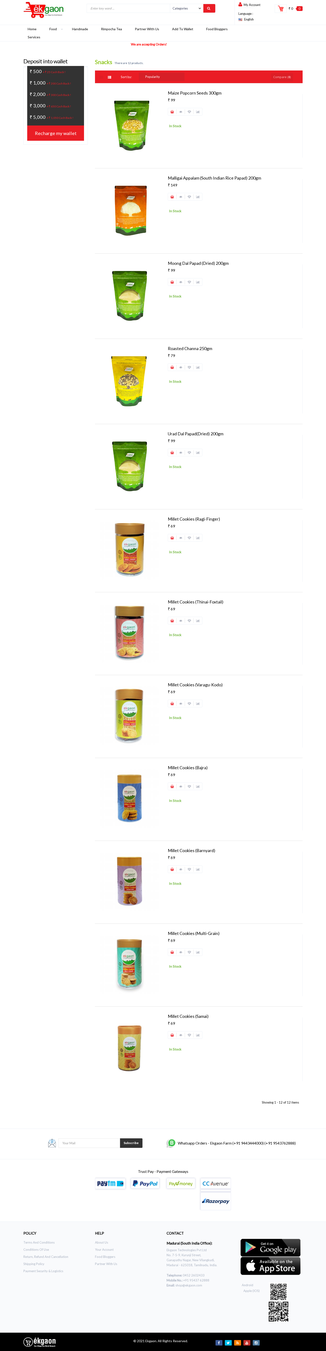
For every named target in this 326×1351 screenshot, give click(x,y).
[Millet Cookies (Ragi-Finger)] (129, 550)
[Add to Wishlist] (189, 111)
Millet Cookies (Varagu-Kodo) (195, 684)
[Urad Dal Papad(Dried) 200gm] (130, 465)
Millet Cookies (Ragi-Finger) (194, 519)
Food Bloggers (105, 1257)
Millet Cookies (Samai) (188, 1016)
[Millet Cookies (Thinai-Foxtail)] (129, 632)
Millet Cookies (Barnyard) (191, 850)
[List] (110, 77)
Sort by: (126, 77)
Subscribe (131, 1143)
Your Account (104, 1249)
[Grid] (104, 77)
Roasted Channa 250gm (190, 348)
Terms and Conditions (39, 1242)
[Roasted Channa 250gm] (130, 380)
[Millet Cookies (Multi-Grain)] (129, 964)
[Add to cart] (172, 111)
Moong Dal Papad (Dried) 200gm (198, 263)
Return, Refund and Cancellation (45, 1257)
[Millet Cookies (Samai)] (130, 1048)
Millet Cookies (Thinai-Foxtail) (195, 601)
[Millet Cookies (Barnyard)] (129, 881)
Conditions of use (36, 1249)
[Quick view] (181, 111)
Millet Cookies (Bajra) (188, 767)
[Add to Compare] (198, 111)
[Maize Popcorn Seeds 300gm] (130, 124)
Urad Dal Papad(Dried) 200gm (195, 433)
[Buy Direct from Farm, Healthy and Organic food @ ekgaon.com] (43, 10)
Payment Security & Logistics (43, 1271)
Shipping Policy (33, 1264)
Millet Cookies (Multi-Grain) (194, 933)
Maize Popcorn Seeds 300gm (194, 92)
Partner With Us (106, 1264)
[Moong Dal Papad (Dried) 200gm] (130, 295)
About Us (101, 1242)
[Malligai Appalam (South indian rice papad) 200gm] (130, 210)
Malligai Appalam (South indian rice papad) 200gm (214, 178)
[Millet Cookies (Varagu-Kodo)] (129, 715)
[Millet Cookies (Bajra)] (129, 798)
